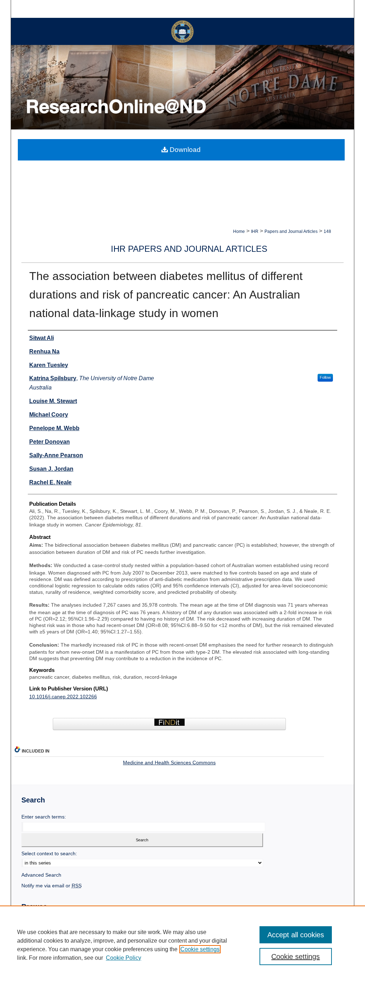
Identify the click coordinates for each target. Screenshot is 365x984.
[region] (182, 945)
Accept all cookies (295, 935)
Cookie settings (200, 949)
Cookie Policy (123, 958)
